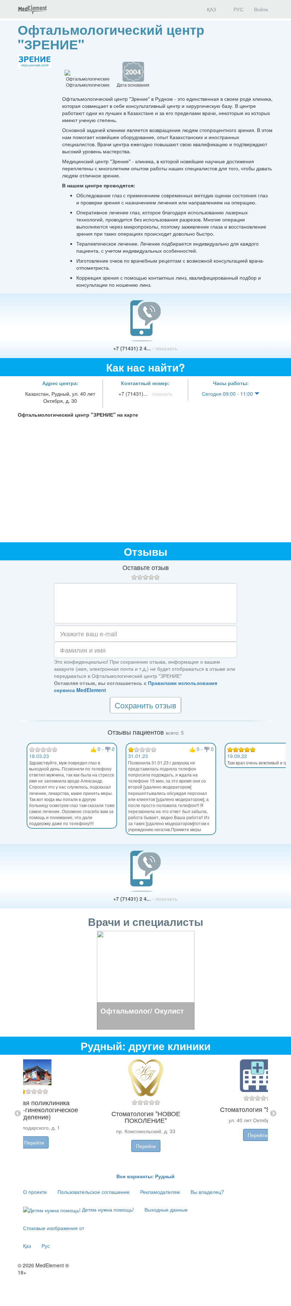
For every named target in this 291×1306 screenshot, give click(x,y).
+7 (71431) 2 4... (145, 348)
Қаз (27, 1245)
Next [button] (273, 1113)
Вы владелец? (207, 1191)
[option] (146, 1113)
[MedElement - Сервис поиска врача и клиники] (32, 9)
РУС (237, 9)
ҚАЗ (210, 9)
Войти (261, 9)
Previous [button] (17, 1113)
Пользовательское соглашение (93, 1191)
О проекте (35, 1191)
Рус (46, 1245)
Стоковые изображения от (53, 1227)
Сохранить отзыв (145, 704)
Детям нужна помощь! (107, 1209)
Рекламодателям (160, 1191)
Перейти (34, 1142)
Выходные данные (166, 1209)
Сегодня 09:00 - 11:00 (228, 393)
